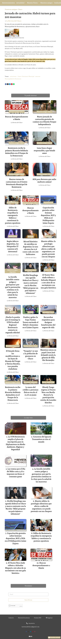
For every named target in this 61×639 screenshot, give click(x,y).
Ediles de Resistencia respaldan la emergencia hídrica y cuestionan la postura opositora (12, 215)
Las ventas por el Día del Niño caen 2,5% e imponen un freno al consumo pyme (16, 472)
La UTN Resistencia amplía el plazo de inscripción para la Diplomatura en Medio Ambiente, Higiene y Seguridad (15, 443)
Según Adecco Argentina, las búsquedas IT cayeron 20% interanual (13, 246)
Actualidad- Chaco (12, 203)
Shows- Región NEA (48, 382)
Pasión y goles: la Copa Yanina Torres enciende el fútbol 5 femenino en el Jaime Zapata (30, 322)
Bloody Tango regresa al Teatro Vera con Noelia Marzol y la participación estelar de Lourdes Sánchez (48, 395)
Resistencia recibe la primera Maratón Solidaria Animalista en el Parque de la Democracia (16, 152)
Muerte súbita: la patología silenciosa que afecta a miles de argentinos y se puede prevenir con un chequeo (48, 249)
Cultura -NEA (48, 270)
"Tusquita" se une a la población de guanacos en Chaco (30, 355)
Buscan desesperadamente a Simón (16, 118)
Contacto (11, 618)
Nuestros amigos (46, 3)
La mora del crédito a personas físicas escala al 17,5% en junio (30, 391)
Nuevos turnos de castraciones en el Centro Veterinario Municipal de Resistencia (16, 183)
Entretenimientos (8, 3)
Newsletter (28, 586)
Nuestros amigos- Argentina (12, 271)
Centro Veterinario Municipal (26, 76)
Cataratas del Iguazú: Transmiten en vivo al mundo (41, 439)
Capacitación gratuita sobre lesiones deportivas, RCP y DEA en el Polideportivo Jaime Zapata (48, 215)
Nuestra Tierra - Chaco (30, 346)
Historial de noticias (24, 618)
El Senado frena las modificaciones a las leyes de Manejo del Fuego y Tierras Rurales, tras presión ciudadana (12, 360)
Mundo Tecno (13, 236)
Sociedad (30, 237)
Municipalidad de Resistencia (13, 79)
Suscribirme (28, 600)
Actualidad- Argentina (12, 346)
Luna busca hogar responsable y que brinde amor (44, 151)
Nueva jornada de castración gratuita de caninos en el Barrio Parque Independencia (44, 120)
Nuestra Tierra (32, 3)
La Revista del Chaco (13, 21)
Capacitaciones (48, 203)
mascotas (37, 76)
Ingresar (50, 618)
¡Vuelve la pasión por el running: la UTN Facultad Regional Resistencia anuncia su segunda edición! (12, 325)
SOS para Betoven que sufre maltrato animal (44, 180)
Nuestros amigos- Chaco (13, 9)
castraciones (13, 76)
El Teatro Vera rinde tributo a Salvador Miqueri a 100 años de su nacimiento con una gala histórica (48, 281)
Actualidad (20, 3)
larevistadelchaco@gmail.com (30, 627)
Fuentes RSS (37, 618)
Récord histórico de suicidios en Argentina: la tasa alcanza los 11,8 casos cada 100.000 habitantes (30, 248)
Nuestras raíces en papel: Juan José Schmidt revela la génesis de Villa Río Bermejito (48, 355)
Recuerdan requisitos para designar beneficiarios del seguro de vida (48, 322)
